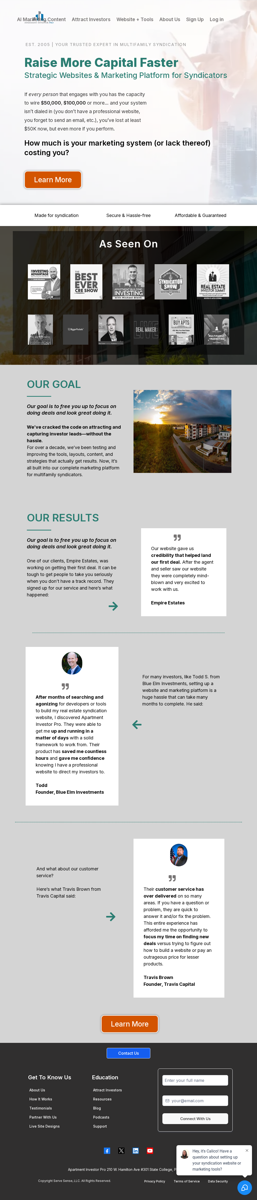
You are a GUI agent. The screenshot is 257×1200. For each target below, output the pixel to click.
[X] (121, 1151)
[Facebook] (107, 1151)
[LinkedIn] (135, 1151)
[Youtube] (150, 1151)
